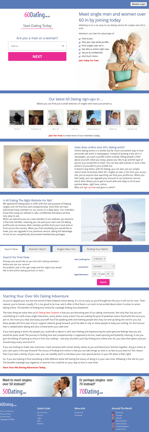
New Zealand (121, 421)
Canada (119, 415)
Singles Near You (66, 249)
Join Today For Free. (89, 60)
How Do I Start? (37, 249)
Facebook (78, 415)
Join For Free (42, 412)
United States (121, 423)
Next (37, 56)
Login (39, 418)
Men (39, 421)
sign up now (90, 187)
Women (40, 423)
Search (103, 282)
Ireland (118, 418)
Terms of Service (7, 411)
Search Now (11, 249)
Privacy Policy (5, 414)
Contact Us (78, 412)
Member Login (138, 4)
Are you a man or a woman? (37, 38)
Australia (119, 412)
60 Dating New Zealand (47, 312)
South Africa (121, 429)
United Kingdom (122, 426)
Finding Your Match (97, 249)
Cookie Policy (5, 416)
